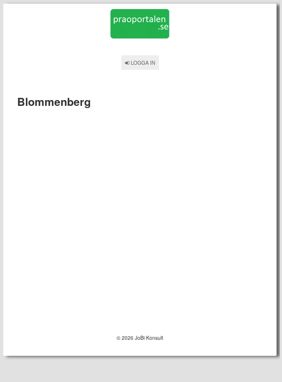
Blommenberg (54, 101)
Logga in (142, 62)
